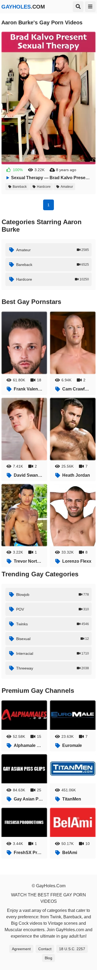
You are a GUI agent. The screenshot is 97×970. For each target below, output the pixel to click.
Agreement (21, 949)
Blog (48, 958)
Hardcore (44, 187)
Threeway (52, 668)
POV (52, 609)
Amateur (67, 187)
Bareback (20, 187)
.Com (23, 7)
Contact (44, 949)
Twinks (52, 624)
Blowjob (52, 594)
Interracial (52, 653)
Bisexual (52, 639)
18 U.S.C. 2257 (72, 949)
